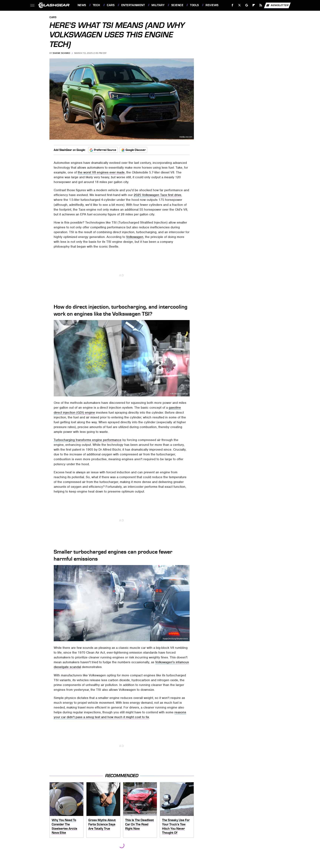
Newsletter (279, 5)
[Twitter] (239, 5)
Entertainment (133, 5)
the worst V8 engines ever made (101, 172)
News (82, 5)
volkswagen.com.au (179, 394)
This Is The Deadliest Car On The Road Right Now (139, 824)
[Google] (246, 5)
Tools (194, 5)
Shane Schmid (61, 53)
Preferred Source (105, 150)
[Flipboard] (253, 5)
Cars (110, 5)
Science (177, 5)
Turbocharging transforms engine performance (87, 440)
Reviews (212, 5)
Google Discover (136, 150)
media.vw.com (185, 137)
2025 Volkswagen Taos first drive (157, 195)
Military (157, 5)
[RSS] (260, 5)
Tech (96, 5)
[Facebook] (232, 5)
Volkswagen (134, 237)
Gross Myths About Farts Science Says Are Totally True (102, 824)
